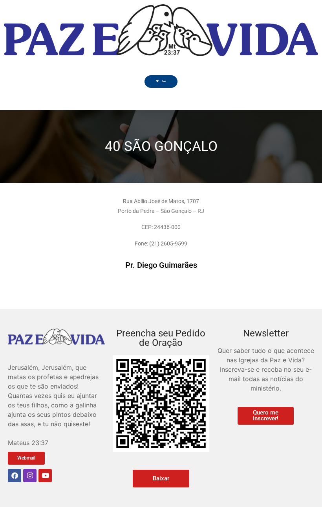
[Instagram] (30, 475)
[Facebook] (14, 475)
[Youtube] (45, 475)
